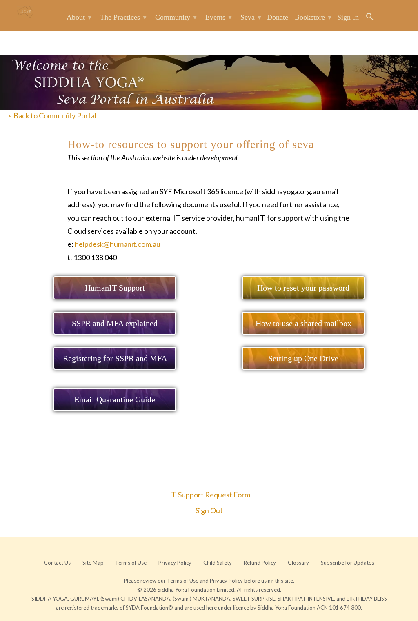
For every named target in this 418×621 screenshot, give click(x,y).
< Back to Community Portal (52, 115)
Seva (250, 17)
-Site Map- (93, 562)
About (79, 17)
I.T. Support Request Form (209, 494)
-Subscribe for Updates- (347, 562)
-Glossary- (298, 562)
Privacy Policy (227, 580)
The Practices (123, 17)
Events (218, 17)
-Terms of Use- (131, 562)
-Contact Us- (58, 562)
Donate (277, 17)
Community (176, 17)
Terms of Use (183, 580)
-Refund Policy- (259, 562)
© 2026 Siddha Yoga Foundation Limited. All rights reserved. (209, 589)
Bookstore (313, 17)
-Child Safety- (217, 562)
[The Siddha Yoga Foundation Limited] (25, 12)
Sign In (348, 17)
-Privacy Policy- (175, 562)
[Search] (370, 18)
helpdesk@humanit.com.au (117, 244)
